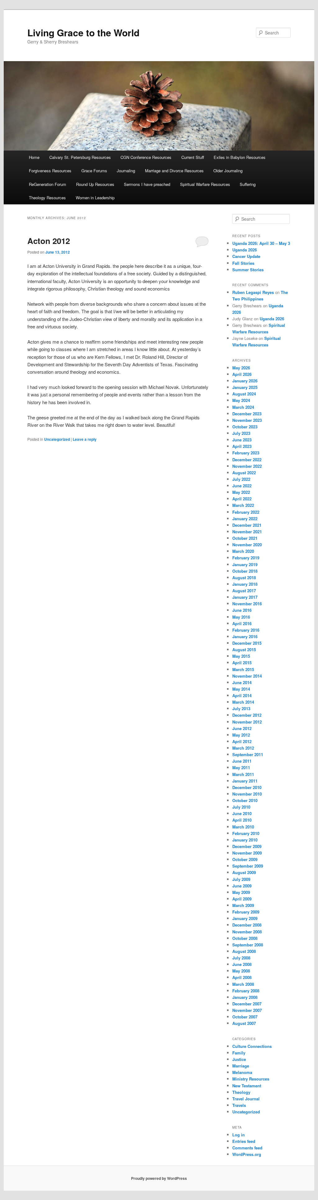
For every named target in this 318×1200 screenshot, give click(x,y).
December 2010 (246, 787)
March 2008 (243, 984)
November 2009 (247, 853)
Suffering (248, 184)
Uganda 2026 (244, 250)
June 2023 (242, 440)
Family (238, 1053)
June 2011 (242, 761)
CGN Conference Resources (145, 157)
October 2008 (244, 938)
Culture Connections (252, 1046)
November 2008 (247, 932)
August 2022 (244, 473)
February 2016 (245, 630)
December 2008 (246, 925)
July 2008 (241, 958)
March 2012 (243, 748)
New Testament (246, 1086)
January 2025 (244, 387)
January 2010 (244, 840)
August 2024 (244, 394)
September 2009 (247, 866)
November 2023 (247, 420)
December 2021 (246, 525)
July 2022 (241, 479)
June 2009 (242, 886)
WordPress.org (246, 1154)
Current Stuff (192, 157)
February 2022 (245, 512)
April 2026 (242, 374)
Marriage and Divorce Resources (174, 171)
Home (34, 157)
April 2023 (242, 446)
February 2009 (245, 912)
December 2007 (246, 1004)
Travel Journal (246, 1099)
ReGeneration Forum (47, 184)
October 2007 (244, 1017)
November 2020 (247, 545)
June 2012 (242, 728)
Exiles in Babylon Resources (240, 157)
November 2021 (247, 532)
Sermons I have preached (147, 184)
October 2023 (244, 427)
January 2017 (244, 597)
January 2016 (244, 636)
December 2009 (246, 846)
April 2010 (242, 820)
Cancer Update (246, 256)
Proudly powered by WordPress (159, 1178)
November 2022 (247, 466)
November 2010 (247, 794)
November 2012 (247, 722)
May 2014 (241, 689)
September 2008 (247, 945)
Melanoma (242, 1072)
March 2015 (243, 669)
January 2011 (244, 781)
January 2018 (244, 584)
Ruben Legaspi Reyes (253, 292)
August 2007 (244, 1023)
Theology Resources (47, 198)
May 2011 (241, 767)
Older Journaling (228, 171)
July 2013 (241, 708)
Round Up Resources (95, 184)
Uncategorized (57, 439)
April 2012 (242, 741)
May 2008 (241, 971)
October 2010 (244, 800)
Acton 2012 (48, 240)
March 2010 (243, 827)
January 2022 (244, 518)
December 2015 (246, 643)
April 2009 (242, 899)
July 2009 (241, 879)
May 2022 (241, 492)
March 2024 (243, 407)
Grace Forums (94, 171)
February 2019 (245, 558)
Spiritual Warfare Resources (205, 184)
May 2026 (241, 368)
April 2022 (242, 499)
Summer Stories (248, 270)
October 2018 (244, 571)
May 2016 (241, 617)
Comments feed (247, 1148)
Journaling (126, 171)
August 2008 (244, 951)
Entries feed (243, 1141)
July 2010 (241, 807)
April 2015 (242, 662)
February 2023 (245, 453)
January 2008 (244, 997)
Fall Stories (243, 263)
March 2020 (243, 551)
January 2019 (244, 564)
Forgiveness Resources (50, 171)
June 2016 (242, 610)
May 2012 (241, 735)
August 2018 (244, 577)
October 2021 (244, 538)
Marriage (240, 1066)
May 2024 (241, 400)
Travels (239, 1105)
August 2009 (244, 872)
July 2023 (241, 433)
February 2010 (245, 833)
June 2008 (242, 964)
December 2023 (246, 414)
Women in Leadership (95, 198)
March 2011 (243, 774)
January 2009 (244, 918)
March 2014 (243, 702)
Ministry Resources (250, 1079)
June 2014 (242, 682)
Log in (238, 1135)
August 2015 (244, 649)
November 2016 (247, 604)
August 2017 (244, 590)
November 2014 (247, 676)
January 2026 (244, 381)
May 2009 (241, 892)
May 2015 (241, 656)
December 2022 (246, 459)
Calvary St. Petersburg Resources (80, 157)
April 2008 (242, 977)
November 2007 (247, 1010)
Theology (241, 1092)
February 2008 (245, 991)
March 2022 (243, 505)
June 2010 (242, 813)
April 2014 (242, 695)
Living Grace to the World (83, 32)
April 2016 (242, 623)
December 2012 (246, 715)
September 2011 (247, 754)
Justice (239, 1059)
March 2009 (243, 905)
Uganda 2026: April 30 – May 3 (261, 243)
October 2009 (244, 859)
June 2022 (242, 486)
